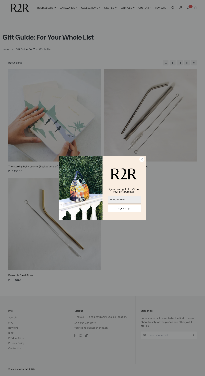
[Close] (142, 159)
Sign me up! (124, 208)
